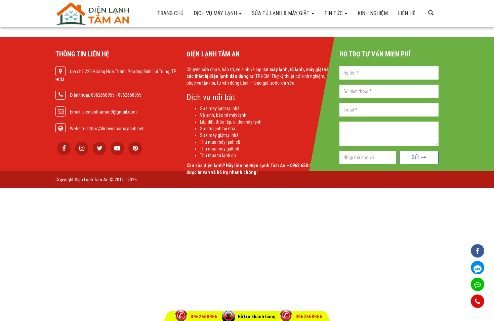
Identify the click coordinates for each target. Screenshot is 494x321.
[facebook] (64, 148)
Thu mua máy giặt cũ (219, 148)
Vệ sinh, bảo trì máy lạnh (223, 115)
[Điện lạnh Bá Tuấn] (102, 13)
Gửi (416, 157)
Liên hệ (406, 13)
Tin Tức (334, 13)
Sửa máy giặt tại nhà (219, 135)
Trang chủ (170, 13)
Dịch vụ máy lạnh (216, 13)
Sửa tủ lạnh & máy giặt (281, 13)
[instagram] (81, 148)
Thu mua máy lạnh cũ (220, 142)
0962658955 (204, 317)
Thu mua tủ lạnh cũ (218, 155)
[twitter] (99, 148)
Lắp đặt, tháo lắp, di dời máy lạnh (230, 122)
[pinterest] (135, 148)
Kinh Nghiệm (373, 13)
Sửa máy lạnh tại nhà (220, 108)
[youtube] (117, 148)
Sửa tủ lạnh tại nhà (217, 128)
